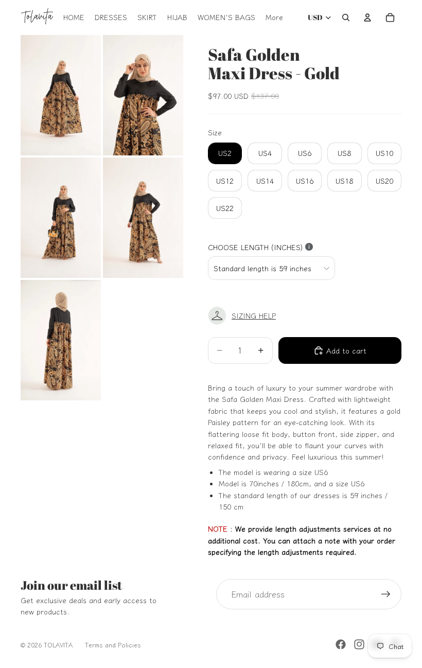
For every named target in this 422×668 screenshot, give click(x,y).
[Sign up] (386, 594)
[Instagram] (359, 644)
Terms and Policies (113, 644)
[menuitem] (274, 17)
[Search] (346, 17)
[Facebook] (341, 644)
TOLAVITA (58, 644)
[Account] (367, 17)
